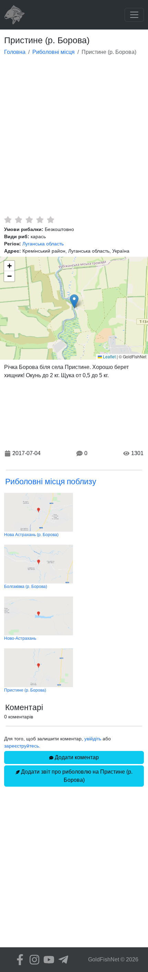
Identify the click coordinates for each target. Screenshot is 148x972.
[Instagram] (32, 959)
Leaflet (109, 356)
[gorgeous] (50, 219)
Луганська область (43, 243)
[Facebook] (18, 959)
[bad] (7, 219)
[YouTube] (47, 959)
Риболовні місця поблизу (50, 481)
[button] (74, 301)
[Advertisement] (74, 139)
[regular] (29, 219)
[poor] (18, 219)
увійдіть (92, 738)
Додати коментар (76, 757)
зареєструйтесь (21, 746)
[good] (39, 219)
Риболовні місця (53, 52)
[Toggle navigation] (134, 15)
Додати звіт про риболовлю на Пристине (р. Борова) (76, 776)
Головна (14, 52)
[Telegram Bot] (61, 959)
